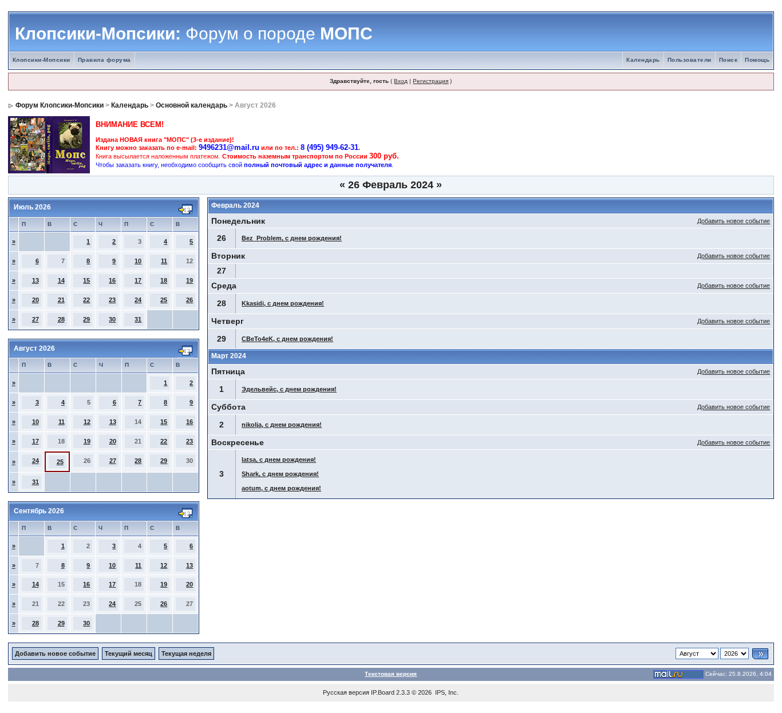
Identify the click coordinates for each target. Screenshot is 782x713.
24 (138, 299)
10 (138, 261)
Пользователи (690, 60)
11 (164, 261)
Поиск (728, 60)
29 (86, 319)
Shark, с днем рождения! (280, 473)
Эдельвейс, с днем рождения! (289, 389)
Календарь (643, 60)
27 (35, 319)
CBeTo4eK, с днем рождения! (287, 338)
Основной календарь (191, 105)
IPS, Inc (446, 692)
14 (61, 280)
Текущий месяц (128, 653)
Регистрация (430, 81)
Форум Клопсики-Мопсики (59, 105)
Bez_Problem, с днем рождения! (292, 238)
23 (112, 299)
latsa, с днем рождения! (279, 459)
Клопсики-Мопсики (41, 60)
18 (163, 280)
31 (138, 319)
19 (189, 280)
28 (61, 319)
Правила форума (104, 60)
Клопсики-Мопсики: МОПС (194, 33)
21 (61, 299)
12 (87, 421)
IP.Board (382, 692)
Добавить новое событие (733, 220)
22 (86, 299)
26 (189, 299)
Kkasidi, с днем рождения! (283, 303)
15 (86, 280)
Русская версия (346, 692)
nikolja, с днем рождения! (282, 424)
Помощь (757, 60)
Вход (401, 81)
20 (35, 299)
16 (112, 280)
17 (138, 280)
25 (163, 299)
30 (112, 319)
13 (35, 280)
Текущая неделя (186, 653)
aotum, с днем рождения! (281, 488)
